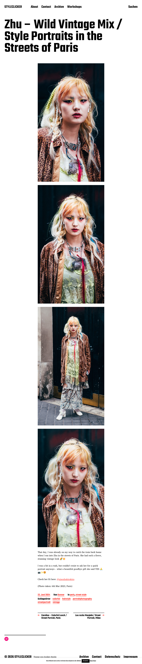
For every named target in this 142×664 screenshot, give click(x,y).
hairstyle (66, 599)
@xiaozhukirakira (65, 579)
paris (72, 595)
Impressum (131, 656)
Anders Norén (50, 657)
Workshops (74, 7)
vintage (56, 602)
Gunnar (61, 595)
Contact (46, 7)
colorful (56, 599)
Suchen (133, 7)
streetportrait (44, 602)
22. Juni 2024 (44, 595)
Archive (59, 7)
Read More (93, 661)
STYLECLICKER (13, 7)
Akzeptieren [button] (85, 661)
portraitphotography (82, 599)
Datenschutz (112, 656)
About (34, 7)
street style (81, 595)
